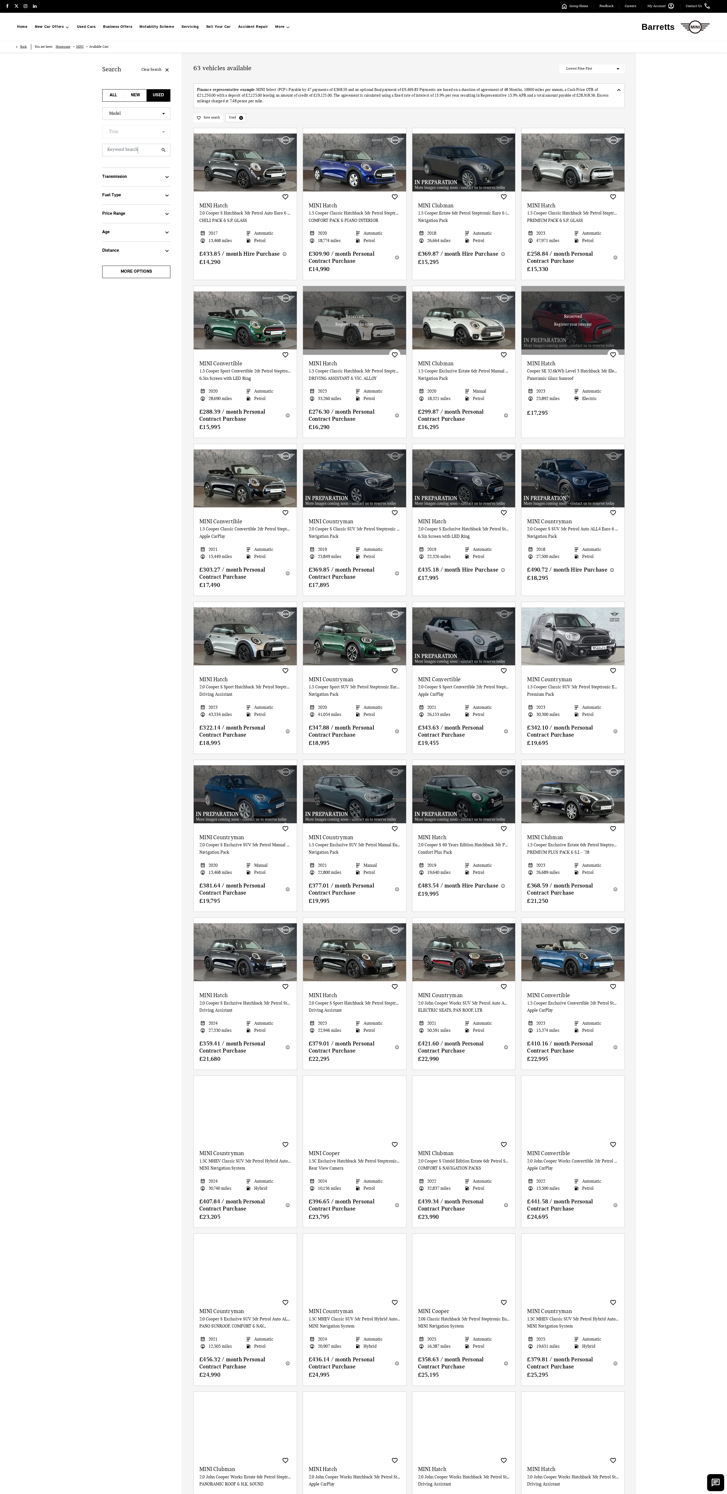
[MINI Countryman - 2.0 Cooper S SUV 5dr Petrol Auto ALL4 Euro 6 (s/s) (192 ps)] (572, 478)
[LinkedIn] (34, 6)
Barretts (658, 27)
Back (23, 47)
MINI (79, 47)
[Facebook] (7, 6)
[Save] (285, 197)
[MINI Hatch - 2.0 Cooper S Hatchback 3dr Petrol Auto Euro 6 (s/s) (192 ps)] (245, 162)
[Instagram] (25, 6)
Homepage (63, 47)
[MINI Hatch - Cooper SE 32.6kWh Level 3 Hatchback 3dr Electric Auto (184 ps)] (572, 320)
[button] (241, 118)
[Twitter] (16, 6)
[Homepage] (695, 27)
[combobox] (136, 113)
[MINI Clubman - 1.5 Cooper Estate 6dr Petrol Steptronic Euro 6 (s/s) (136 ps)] (463, 162)
